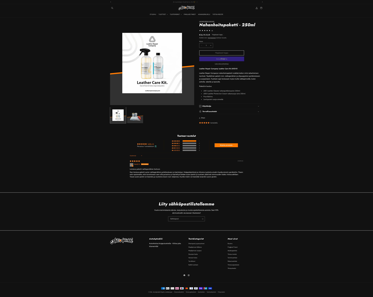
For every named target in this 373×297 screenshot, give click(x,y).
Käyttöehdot (201, 292)
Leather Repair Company (206, 21)
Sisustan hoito (193, 254)
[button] (112, 8)
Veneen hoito (192, 258)
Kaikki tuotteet (193, 265)
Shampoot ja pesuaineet (196, 243)
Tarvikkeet (191, 261)
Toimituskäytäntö (211, 292)
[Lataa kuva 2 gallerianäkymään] (135, 115)
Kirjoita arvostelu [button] (226, 145)
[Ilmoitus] (262, 2)
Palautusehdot (232, 261)
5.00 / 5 (151, 144)
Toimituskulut (212, 38)
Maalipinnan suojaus (195, 251)
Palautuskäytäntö (179, 292)
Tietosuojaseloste (233, 265)
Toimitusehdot (232, 258)
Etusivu (230, 243)
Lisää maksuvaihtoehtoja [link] (222, 63)
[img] (135, 161)
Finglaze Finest (232, 247)
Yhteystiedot (232, 268)
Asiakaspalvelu (232, 251)
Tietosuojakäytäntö (191, 292)
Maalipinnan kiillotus (195, 247)
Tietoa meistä (232, 254)
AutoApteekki (156, 292)
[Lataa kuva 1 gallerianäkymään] (118, 115)
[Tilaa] (202, 219)
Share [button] (203, 118)
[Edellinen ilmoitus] (111, 2)
